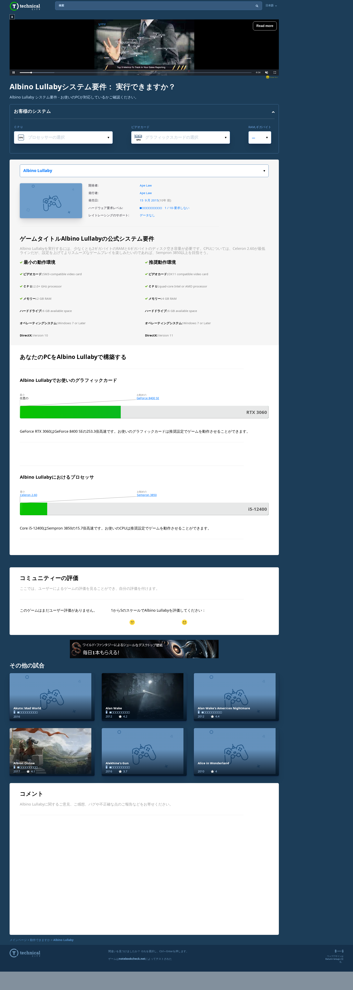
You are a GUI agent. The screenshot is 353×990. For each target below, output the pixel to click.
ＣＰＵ (18, 127)
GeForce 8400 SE (148, 398)
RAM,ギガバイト (259, 127)
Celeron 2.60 (28, 495)
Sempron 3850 (147, 495)
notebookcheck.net (132, 959)
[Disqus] (144, 874)
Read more (264, 26)
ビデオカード (140, 127)
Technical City (25, 6)
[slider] (135, 72)
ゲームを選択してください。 (144, 171)
